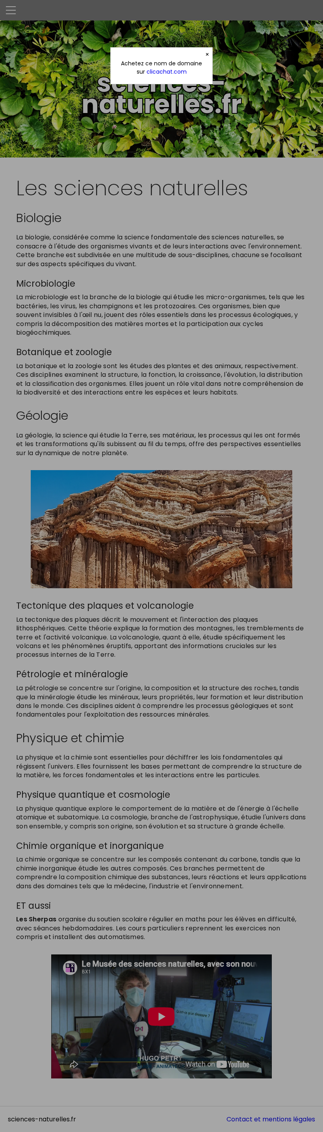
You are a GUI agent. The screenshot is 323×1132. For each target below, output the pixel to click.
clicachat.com (167, 72)
